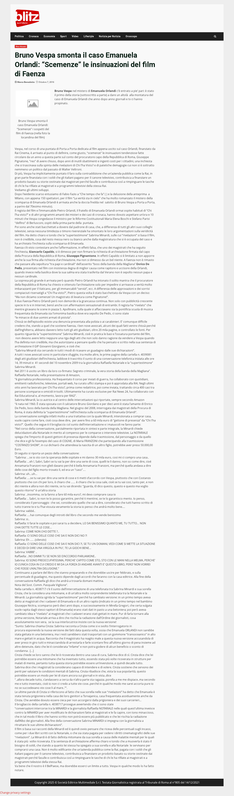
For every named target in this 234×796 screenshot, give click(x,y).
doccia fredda (90, 202)
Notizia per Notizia (109, 36)
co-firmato (65, 371)
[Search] (215, 36)
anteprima (140, 194)
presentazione (56, 375)
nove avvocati (92, 326)
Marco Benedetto (26, 82)
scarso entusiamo (47, 194)
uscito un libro (38, 371)
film (70, 198)
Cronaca (34, 36)
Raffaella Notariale (27, 375)
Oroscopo (131, 36)
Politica (19, 36)
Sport (63, 36)
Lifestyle (89, 36)
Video (75, 36)
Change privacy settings (15, 792)
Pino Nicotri (21, 46)
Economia (49, 36)
